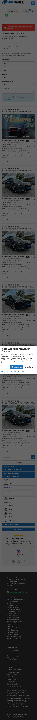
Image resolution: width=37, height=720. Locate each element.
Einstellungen (29, 367)
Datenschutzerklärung (8, 371)
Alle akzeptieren (16, 367)
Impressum (21, 371)
